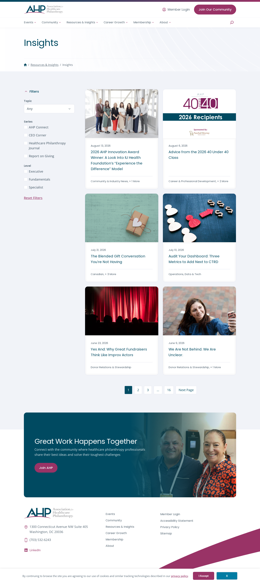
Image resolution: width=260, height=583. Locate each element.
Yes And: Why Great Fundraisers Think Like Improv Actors (119, 352)
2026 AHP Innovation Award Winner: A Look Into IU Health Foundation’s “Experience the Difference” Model (116, 160)
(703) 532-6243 (40, 540)
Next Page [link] (186, 390)
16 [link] (169, 390)
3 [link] (148, 390)
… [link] (158, 390)
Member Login (179, 9)
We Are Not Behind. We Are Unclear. (192, 352)
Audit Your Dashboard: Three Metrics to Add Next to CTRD (194, 259)
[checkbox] (49, 127)
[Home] (25, 64)
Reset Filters (33, 198)
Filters (34, 91)
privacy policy (179, 576)
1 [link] (128, 390)
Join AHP (46, 468)
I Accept (204, 575)
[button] (49, 108)
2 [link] (138, 390)
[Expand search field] (232, 22)
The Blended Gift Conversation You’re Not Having (118, 259)
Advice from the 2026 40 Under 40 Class (199, 154)
